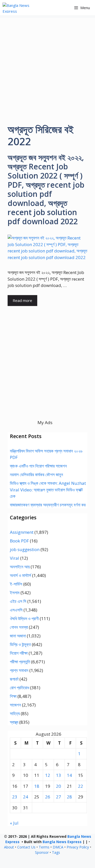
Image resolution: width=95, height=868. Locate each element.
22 (80, 786)
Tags (56, 852)
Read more (22, 300)
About (9, 847)
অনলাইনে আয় (20, 567)
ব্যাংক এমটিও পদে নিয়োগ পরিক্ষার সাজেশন (38, 466)
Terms (44, 847)
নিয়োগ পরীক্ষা (19, 653)
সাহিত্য (15, 713)
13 (58, 775)
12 (47, 775)
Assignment (21, 532)
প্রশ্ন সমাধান (19, 670)
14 (69, 775)
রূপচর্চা (14, 679)
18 (36, 786)
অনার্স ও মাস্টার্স (20, 575)
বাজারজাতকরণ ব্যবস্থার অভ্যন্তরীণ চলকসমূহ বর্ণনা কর (48, 505)
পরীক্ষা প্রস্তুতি (20, 662)
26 (47, 797)
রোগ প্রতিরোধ (19, 687)
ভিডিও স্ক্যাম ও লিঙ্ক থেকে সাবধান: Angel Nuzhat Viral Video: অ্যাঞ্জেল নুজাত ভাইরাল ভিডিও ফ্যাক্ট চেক (48, 489)
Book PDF (19, 541)
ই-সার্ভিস (16, 584)
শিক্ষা (13, 696)
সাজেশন (15, 705)
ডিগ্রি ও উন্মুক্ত (20, 644)
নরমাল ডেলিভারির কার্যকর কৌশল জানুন (36, 474)
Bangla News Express (62, 841)
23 (14, 797)
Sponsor (42, 852)
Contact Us (26, 847)
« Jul (14, 823)
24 (25, 797)
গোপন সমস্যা (19, 627)
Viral (14, 558)
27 (58, 797)
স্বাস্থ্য (14, 722)
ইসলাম (15, 593)
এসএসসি (16, 610)
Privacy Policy (78, 847)
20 (58, 786)
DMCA (58, 847)
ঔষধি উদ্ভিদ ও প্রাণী (24, 618)
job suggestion (25, 549)
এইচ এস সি (18, 601)
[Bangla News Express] (24, 7)
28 (69, 797)
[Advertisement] (47, 65)
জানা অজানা (18, 636)
